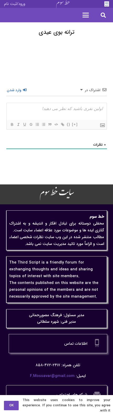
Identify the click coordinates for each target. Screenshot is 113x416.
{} (68, 124)
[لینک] (62, 124)
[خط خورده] (31, 124)
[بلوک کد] (56, 124)
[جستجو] (103, 15)
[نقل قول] (50, 124)
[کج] (18, 124)
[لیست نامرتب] (43, 124)
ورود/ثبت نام (14, 4)
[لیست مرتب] (37, 124)
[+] (75, 124)
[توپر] (12, 124)
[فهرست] (85, 15)
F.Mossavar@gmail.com (52, 376)
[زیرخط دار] (24, 124)
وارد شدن (14, 90)
